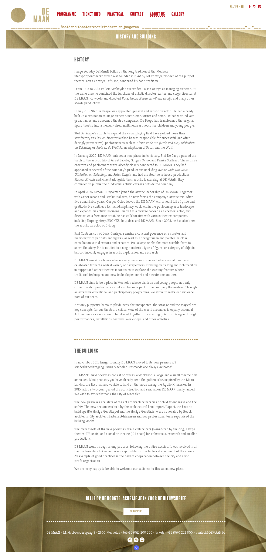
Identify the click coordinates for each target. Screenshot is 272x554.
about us (157, 14)
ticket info (91, 14)
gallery (177, 14)
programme (66, 14)
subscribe (136, 511)
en (242, 6)
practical (115, 14)
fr (236, 6)
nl (231, 6)
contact (137, 14)
